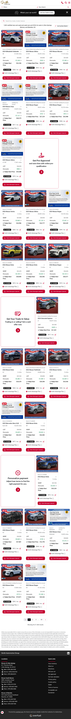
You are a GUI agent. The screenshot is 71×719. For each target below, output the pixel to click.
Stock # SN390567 (7, 158)
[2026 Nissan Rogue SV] (59, 252)
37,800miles (18, 587)
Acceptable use (52, 690)
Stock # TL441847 (7, 367)
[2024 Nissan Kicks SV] (12, 572)
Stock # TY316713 (53, 367)
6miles (19, 214)
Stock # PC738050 (30, 583)
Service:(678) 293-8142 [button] (10, 672)
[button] (62, 2)
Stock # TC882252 (53, 262)
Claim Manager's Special (12, 78)
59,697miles (53, 321)
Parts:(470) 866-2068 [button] (10, 689)
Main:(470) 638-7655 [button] (10, 699)
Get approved (52, 674)
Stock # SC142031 (53, 49)
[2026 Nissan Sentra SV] (59, 356)
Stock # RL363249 (42, 316)
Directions (51, 669)
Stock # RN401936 (30, 49)
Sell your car (51, 671)
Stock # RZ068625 (7, 49)
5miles (43, 267)
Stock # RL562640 (7, 583)
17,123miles (64, 54)
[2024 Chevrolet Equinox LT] (47, 305)
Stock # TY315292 (7, 209)
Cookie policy (52, 682)
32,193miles (64, 107)
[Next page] (45, 619)
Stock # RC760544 (53, 209)
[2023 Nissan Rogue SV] (35, 572)
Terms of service (53, 687)
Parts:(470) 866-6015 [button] (10, 674)
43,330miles (18, 425)
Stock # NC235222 (30, 367)
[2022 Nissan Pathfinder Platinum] (35, 356)
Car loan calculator (53, 677)
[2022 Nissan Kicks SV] (35, 517)
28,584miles (41, 214)
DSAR (50, 685)
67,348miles (18, 54)
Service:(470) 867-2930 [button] (10, 686)
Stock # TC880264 (7, 528)
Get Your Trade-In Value (46, 12)
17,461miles (18, 162)
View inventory (52, 663)
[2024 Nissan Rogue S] (59, 198)
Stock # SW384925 (7, 421)
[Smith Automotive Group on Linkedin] (68, 653)
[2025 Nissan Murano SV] (59, 38)
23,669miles (18, 109)
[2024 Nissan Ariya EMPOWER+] (12, 91)
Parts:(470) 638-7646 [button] (10, 704)
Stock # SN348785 (30, 209)
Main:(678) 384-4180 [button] (10, 669)
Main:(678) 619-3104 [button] (10, 684)
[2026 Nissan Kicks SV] (12, 356)
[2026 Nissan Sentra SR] (12, 198)
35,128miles (64, 214)
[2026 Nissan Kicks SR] (12, 252)
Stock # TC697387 (53, 102)
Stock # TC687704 (30, 102)
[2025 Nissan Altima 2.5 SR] (12, 147)
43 (41, 619)
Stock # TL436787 (30, 262)
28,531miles (41, 107)
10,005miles (64, 534)
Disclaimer (51, 692)
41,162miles (41, 587)
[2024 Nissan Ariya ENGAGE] (59, 517)
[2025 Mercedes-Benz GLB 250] (12, 410)
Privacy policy (52, 679)
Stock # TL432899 (42, 474)
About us (50, 666)
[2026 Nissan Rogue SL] (35, 91)
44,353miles (41, 54)
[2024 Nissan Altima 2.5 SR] (35, 38)
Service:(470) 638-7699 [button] (10, 701)
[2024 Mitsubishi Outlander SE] (12, 38)
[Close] (67, 12)
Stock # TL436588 (7, 262)
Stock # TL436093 (30, 421)
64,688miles (41, 372)
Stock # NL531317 (30, 528)
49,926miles (41, 532)
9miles (66, 372)
